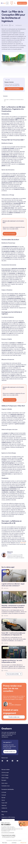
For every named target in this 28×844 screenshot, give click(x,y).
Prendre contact (22, 3)
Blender (3, 797)
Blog (3, 814)
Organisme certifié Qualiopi (8, 817)
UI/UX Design (5, 775)
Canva (3, 800)
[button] (7, 3)
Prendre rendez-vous (14, 717)
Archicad (4, 792)
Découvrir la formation (9, 233)
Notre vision (5, 783)
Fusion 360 (4, 802)
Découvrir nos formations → (14, 88)
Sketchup (4, 805)
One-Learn (23, 542)
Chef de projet (5, 772)
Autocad (4, 795)
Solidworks (4, 808)
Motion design (5, 777)
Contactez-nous (6, 785)
